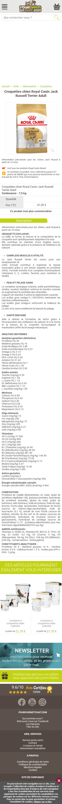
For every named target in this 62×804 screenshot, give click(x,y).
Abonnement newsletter (32, 748)
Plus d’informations (28, 177)
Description (24, 220)
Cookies (33, 770)
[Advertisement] (31, 52)
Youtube (32, 702)
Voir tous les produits (26, 168)
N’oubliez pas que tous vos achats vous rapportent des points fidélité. (36, 676)
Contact (32, 742)
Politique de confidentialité (33, 764)
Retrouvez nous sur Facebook (33, 721)
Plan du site (33, 726)
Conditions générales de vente (33, 761)
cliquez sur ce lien (42, 801)
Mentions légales (33, 767)
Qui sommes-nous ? (32, 718)
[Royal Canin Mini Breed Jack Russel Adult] (31, 152)
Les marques (33, 724)
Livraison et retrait (33, 745)
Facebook (22, 702)
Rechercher (56, 17)
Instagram (42, 702)
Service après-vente (32, 740)
